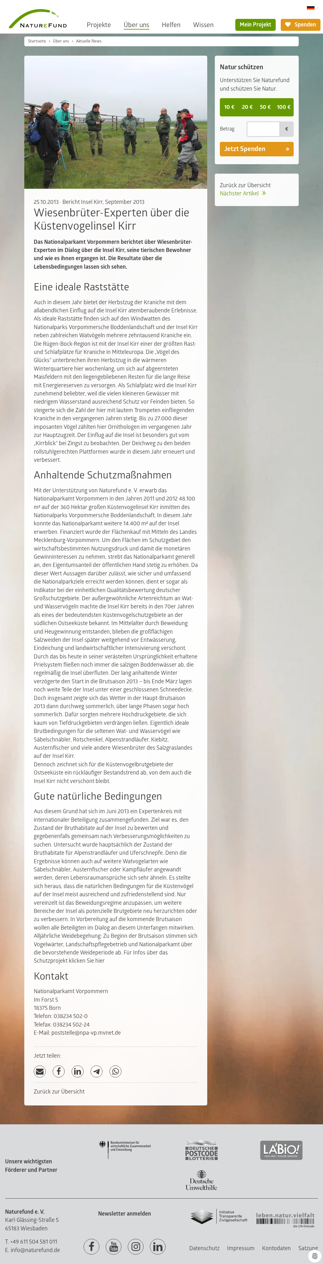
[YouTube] (113, 1247)
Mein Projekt (255, 24)
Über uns (136, 25)
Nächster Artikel (240, 193)
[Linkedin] (158, 1247)
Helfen (171, 25)
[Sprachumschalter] (313, 8)
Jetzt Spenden (244, 149)
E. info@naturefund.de (32, 1250)
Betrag (227, 129)
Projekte (99, 25)
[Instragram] (136, 1247)
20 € (247, 107)
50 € (265, 107)
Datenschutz (204, 1248)
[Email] (40, 1071)
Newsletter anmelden (124, 1214)
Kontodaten (276, 1248)
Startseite (37, 41)
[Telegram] (97, 1071)
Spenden (304, 24)
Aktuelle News (89, 41)
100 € (284, 107)
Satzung (308, 1248)
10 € (229, 107)
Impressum (241, 1248)
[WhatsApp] (115, 1071)
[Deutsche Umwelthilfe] (201, 1189)
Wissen (203, 25)
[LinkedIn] (78, 1071)
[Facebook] (59, 1071)
